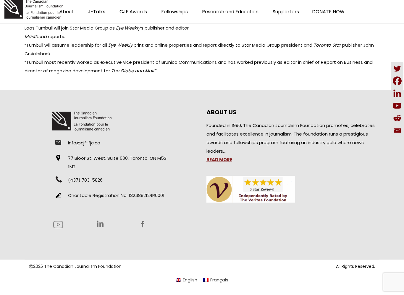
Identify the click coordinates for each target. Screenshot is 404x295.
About (66, 11)
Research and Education (230, 11)
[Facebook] (397, 81)
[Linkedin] (397, 93)
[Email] (397, 130)
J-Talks (96, 11)
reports (56, 36)
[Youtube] (397, 106)
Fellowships (174, 11)
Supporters (286, 11)
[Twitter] (397, 68)
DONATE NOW (328, 11)
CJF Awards (133, 11)
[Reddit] (397, 118)
